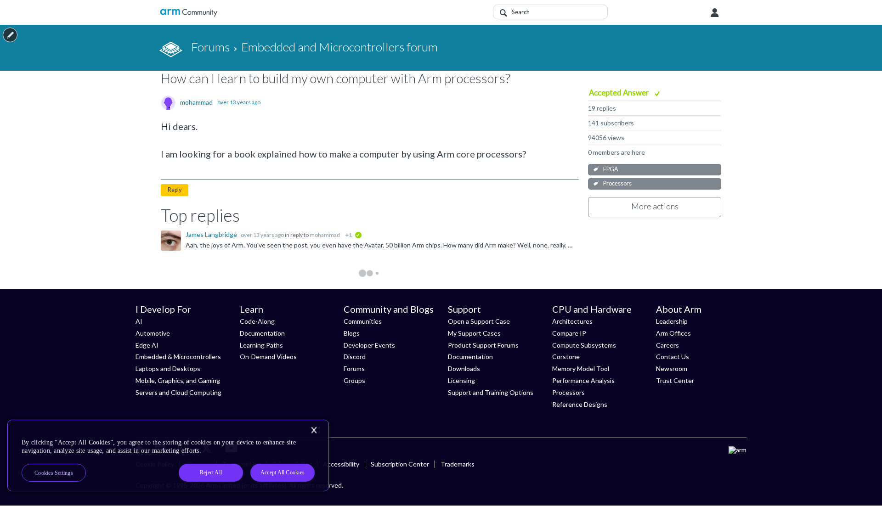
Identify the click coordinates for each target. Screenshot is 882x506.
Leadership (672, 321)
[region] (168, 455)
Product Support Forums (483, 345)
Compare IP (569, 333)
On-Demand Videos (268, 356)
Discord (355, 356)
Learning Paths (261, 345)
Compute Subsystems (584, 345)
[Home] (188, 13)
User (714, 12)
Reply (174, 189)
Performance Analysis (583, 380)
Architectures (572, 321)
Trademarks (458, 464)
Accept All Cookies (282, 472)
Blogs (352, 333)
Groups (354, 380)
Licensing (461, 380)
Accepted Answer (619, 92)
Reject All (211, 472)
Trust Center (675, 380)
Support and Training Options (490, 392)
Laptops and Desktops (168, 368)
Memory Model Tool (580, 368)
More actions (654, 206)
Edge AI (147, 345)
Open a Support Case (479, 321)
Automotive (153, 333)
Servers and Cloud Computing (178, 392)
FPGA (610, 169)
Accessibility (341, 464)
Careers (667, 345)
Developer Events (369, 345)
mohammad (196, 102)
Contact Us (672, 356)
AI (139, 321)
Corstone (566, 356)
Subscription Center (400, 464)
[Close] (314, 430)
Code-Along (257, 321)
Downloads (464, 368)
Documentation (262, 333)
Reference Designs (579, 404)
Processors (617, 183)
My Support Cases (474, 333)
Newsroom (671, 368)
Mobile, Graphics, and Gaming (178, 380)
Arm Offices (673, 333)
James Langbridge (212, 234)
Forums (354, 368)
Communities (363, 321)
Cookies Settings (53, 473)
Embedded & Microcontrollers (178, 356)
